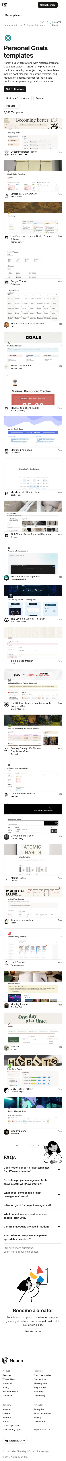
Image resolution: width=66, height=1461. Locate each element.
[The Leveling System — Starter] (33, 600)
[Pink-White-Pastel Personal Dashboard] (33, 516)
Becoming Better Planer (24, 151)
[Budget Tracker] (33, 263)
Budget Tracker (19, 281)
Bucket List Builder (21, 365)
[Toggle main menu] (61, 5)
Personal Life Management (25, 576)
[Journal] (33, 1028)
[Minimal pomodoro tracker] (33, 389)
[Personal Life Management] (33, 558)
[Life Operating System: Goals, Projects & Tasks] (33, 217)
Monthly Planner (20, 1004)
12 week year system (22, 920)
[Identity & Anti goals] (33, 431)
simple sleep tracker (22, 660)
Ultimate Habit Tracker (23, 793)
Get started (33, 1331)
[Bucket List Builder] (33, 347)
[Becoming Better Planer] (33, 133)
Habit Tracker (18, 962)
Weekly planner (19, 1130)
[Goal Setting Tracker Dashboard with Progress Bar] (33, 684)
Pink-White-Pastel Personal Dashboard (32, 534)
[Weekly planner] (33, 1112)
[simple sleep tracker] (33, 642)
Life (20, 25)
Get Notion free (15, 89)
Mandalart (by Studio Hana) (25, 492)
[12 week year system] (33, 901)
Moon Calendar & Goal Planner (27, 323)
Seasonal (31, 25)
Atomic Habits (18, 877)
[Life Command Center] (33, 817)
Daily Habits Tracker (22, 1088)
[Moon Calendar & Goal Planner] (33, 305)
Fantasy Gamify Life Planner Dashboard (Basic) (26, 750)
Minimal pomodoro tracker (25, 407)
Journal (15, 1046)
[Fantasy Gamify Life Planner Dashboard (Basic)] (33, 730)
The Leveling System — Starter (28, 618)
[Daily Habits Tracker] (33, 1070)
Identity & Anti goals (21, 449)
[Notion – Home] (5, 5)
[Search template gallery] (58, 15)
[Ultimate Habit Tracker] (33, 775)
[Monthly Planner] (33, 986)
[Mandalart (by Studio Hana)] (33, 473)
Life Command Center (23, 835)
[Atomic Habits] (33, 859)
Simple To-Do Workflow (24, 193)
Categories (9, 25)
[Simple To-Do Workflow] (33, 175)
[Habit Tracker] (33, 944)
